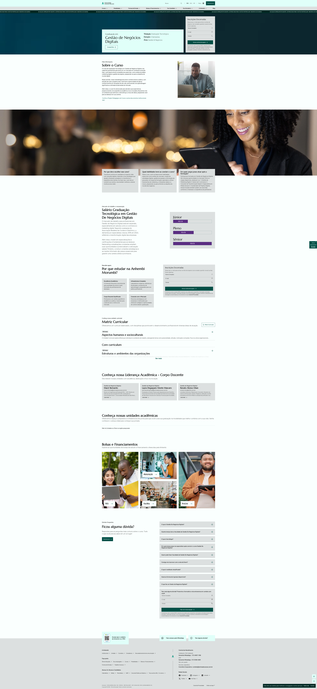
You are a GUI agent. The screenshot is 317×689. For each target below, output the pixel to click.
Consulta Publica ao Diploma (138, 673)
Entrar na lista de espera (199, 42)
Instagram (195, 675)
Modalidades (117, 8)
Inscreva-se (210, 3)
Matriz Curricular (209, 324)
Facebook (183, 675)
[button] (314, 676)
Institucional (105, 653)
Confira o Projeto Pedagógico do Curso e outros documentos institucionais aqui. (124, 99)
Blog (214, 8)
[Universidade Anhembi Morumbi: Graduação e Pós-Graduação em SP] (108, 3)
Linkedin (206, 675)
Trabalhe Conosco (119, 665)
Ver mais (158, 358)
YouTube (193, 678)
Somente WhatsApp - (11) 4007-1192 (190, 655)
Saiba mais (306, 685)
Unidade (113, 653)
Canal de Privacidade (193, 294)
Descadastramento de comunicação (144, 653)
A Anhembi (202, 8)
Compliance (129, 653)
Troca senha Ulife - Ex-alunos (156, 673)
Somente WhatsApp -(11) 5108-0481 (190, 660)
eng (191, 3)
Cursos (104, 8)
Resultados (120, 673)
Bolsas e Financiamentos (152, 8)
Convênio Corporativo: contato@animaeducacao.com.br (196, 667)
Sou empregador (117, 661)
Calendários (105, 673)
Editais (112, 673)
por (187, 3)
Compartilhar (110, 47)
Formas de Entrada (133, 8)
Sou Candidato (171, 8)
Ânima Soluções (106, 661)
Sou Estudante (187, 8)
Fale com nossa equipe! (186, 609)
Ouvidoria (120, 653)
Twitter (183, 678)
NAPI (127, 673)
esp (194, 3)
